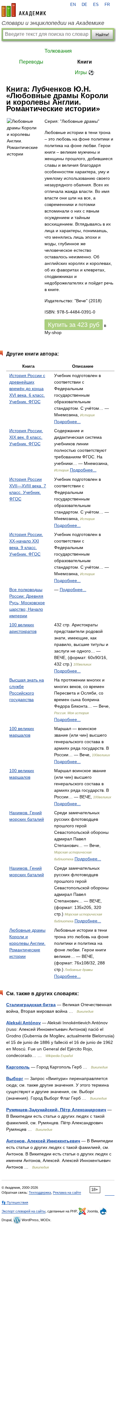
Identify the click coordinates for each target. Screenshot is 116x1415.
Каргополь (18, 1066)
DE (84, 4)
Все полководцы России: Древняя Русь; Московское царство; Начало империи (27, 602)
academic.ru (24, 10)
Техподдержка (40, 1192)
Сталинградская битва (31, 1004)
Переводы (31, 62)
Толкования (58, 51)
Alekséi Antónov (23, 1022)
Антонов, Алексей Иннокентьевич (43, 1140)
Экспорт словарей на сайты (23, 1211)
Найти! (102, 34)
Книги (84, 62)
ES (96, 4)
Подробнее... (67, 421)
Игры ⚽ (84, 72)
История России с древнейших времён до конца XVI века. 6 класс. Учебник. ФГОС (27, 388)
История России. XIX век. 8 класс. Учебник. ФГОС (26, 437)
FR (107, 4)
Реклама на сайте (67, 1192)
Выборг (14, 1078)
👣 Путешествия (15, 1202)
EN (73, 4)
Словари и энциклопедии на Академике (53, 23)
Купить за (73, 324)
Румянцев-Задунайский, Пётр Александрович (56, 1109)
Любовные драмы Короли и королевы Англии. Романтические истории (27, 943)
